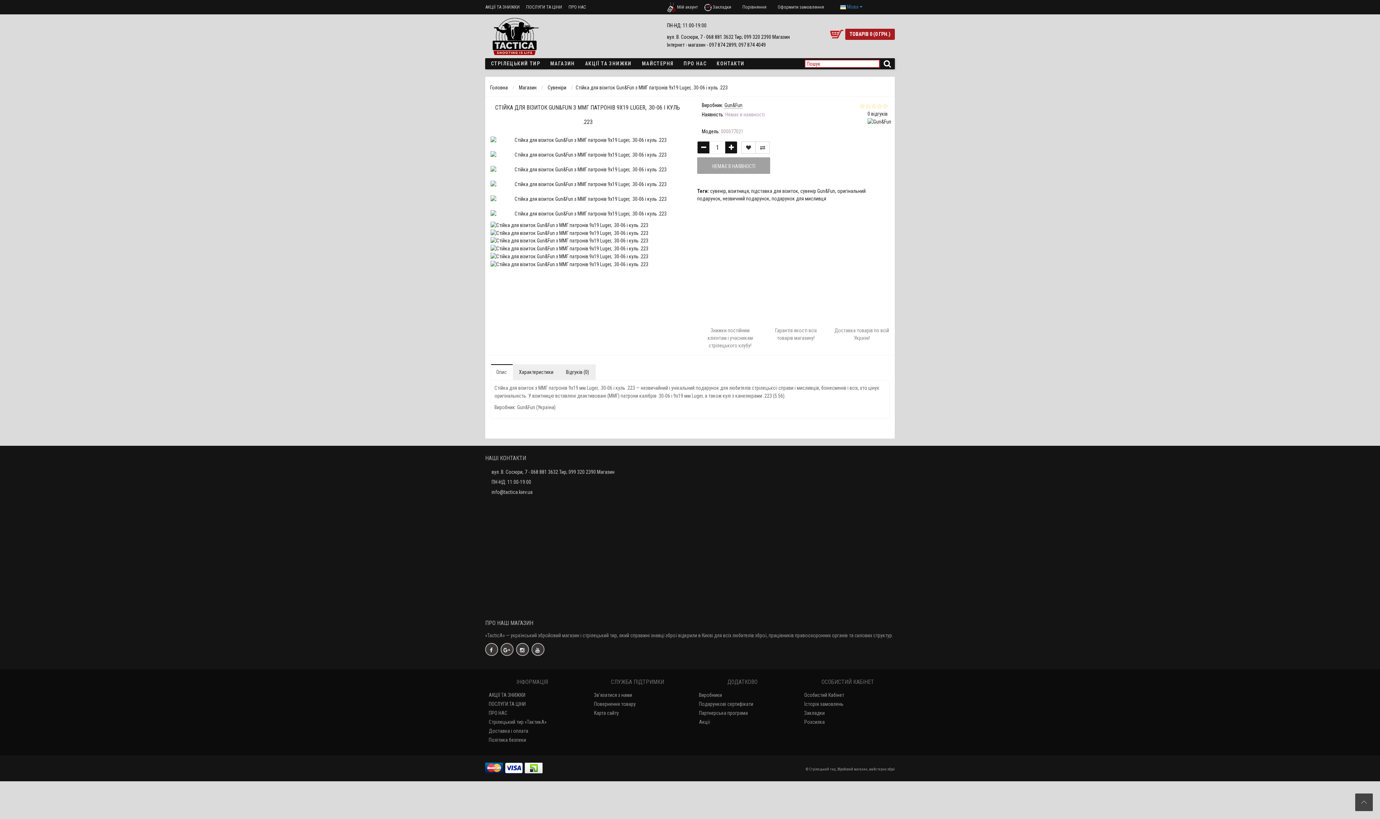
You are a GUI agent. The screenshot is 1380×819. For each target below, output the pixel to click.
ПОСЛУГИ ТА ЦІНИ (544, 7)
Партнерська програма (723, 713)
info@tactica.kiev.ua (512, 492)
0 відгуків (878, 114)
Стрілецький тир (515, 63)
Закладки (814, 713)
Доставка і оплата (508, 731)
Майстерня (658, 63)
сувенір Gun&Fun (817, 191)
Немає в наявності (733, 166)
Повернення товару (615, 704)
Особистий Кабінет (824, 695)
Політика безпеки (507, 740)
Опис (501, 372)
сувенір (718, 191)
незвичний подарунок (746, 199)
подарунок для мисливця (799, 199)
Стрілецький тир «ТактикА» (518, 722)
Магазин (562, 63)
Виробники (710, 695)
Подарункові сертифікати (726, 704)
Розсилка (814, 722)
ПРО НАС (577, 7)
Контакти (730, 63)
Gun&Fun (526, 407)
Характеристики (536, 372)
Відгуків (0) (577, 372)
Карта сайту (606, 713)
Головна (499, 88)
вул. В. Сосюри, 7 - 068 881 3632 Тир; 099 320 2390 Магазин (553, 472)
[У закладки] (748, 148)
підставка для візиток (774, 191)
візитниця (738, 191)
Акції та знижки (608, 63)
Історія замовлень (823, 704)
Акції (704, 722)
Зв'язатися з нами (613, 695)
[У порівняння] (762, 148)
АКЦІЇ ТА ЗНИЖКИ (502, 7)
